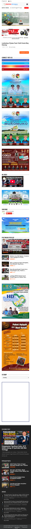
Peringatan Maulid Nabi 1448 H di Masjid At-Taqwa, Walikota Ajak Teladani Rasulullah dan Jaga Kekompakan (15, 515)
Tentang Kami (24, 527)
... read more (11, 498)
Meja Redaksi (17, 527)
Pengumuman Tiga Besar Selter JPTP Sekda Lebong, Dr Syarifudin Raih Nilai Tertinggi (14, 448)
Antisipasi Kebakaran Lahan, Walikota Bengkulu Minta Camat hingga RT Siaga (15, 508)
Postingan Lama (24, 52)
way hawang (12, 47)
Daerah (11, 7)
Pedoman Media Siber (8, 527)
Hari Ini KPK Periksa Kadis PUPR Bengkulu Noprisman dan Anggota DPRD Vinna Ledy (16, 502)
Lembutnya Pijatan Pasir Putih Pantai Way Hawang (15, 44)
